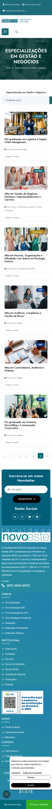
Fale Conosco (11, 751)
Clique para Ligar (14, 804)
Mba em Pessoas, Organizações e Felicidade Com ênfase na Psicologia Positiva (25, 258)
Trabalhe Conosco (13, 756)
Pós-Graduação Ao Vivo (16, 613)
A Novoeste (11, 649)
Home (8, 68)
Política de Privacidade (32, 772)
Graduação (10, 623)
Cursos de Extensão (15, 664)
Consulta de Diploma (15, 674)
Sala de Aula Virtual (32, 4)
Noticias (9, 684)
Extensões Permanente (16, 628)
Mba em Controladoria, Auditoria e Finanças (24, 369)
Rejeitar (30, 777)
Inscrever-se (25, 499)
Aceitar (31, 785)
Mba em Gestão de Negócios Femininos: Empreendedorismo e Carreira (23, 196)
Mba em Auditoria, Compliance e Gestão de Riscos (23, 314)
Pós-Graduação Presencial (18, 618)
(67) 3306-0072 (18, 585)
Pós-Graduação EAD (15, 608)
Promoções (11, 679)
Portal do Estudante (12, 4)
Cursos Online (12, 669)
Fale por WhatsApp (40, 804)
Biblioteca (10, 737)
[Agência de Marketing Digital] (26, 791)
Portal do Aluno (12, 727)
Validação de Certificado (15, 10)
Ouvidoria (9, 761)
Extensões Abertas (14, 633)
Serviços (9, 659)
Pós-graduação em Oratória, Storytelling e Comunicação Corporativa (21, 425)
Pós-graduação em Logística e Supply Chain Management (25, 140)
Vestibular (10, 654)
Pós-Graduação (12, 602)
